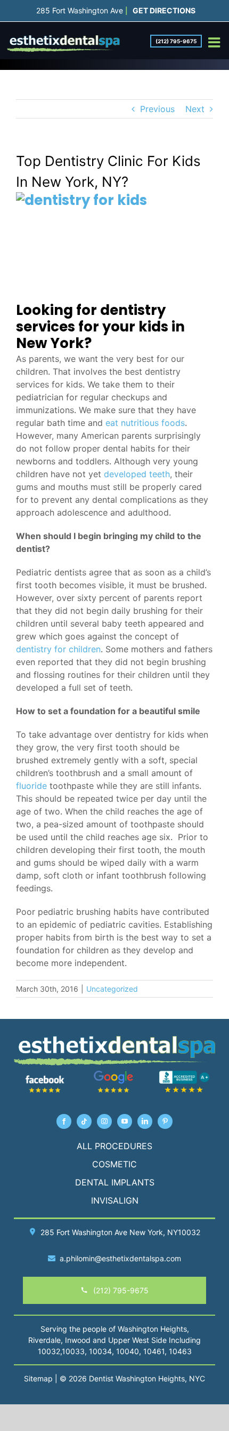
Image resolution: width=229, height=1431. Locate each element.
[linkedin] (144, 1121)
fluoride (31, 785)
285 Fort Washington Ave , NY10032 (120, 1232)
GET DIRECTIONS (164, 10)
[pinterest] (165, 1121)
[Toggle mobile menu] (215, 42)
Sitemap (38, 1378)
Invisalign (114, 1200)
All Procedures (114, 1146)
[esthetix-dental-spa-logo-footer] (114, 1039)
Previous (157, 109)
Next (195, 109)
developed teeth (137, 474)
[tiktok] (84, 1121)
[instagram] (104, 1121)
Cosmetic (114, 1164)
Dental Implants (114, 1182)
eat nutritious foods (145, 422)
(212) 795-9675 (176, 41)
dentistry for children (58, 649)
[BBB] (184, 1074)
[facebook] (63, 1121)
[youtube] (124, 1121)
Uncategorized (112, 988)
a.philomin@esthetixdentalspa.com (120, 1258)
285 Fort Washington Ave (79, 10)
